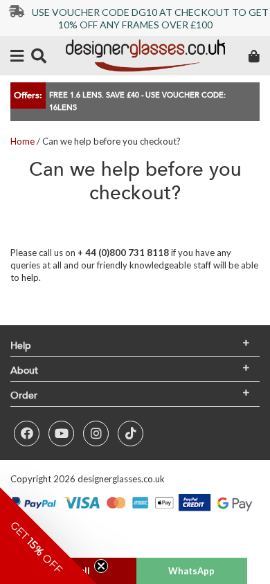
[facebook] (26, 433)
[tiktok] (130, 433)
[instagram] (96, 433)
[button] (48, 535)
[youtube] (61, 433)
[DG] (145, 55)
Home (22, 141)
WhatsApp (191, 570)
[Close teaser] (101, 566)
